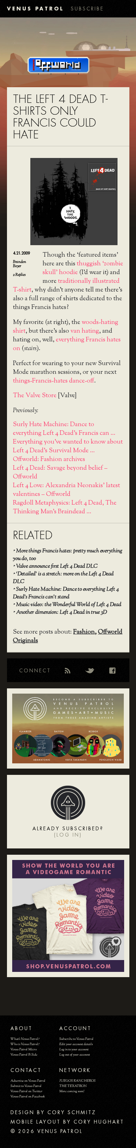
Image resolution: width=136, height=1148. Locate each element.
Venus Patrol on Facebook (27, 1096)
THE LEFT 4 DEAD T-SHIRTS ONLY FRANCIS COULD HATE (60, 117)
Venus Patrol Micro (23, 1049)
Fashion (84, 632)
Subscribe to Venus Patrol (76, 1039)
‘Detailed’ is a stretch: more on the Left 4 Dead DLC (63, 578)
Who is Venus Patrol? (24, 1044)
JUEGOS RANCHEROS (77, 1080)
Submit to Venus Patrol (25, 1086)
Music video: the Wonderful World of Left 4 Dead (68, 605)
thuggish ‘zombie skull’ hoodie (83, 268)
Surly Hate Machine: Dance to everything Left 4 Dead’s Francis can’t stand (66, 593)
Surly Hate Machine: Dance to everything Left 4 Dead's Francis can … (64, 429)
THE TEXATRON (73, 1086)
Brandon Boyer (19, 264)
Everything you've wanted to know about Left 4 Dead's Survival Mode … (68, 446)
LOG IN (68, 835)
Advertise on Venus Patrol (27, 1080)
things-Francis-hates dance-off (53, 381)
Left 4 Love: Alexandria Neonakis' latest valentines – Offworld (66, 490)
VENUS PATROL (35, 8)
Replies (19, 275)
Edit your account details (76, 1044)
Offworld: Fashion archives (49, 459)
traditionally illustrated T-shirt (66, 286)
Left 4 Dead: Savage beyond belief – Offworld (60, 473)
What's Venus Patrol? (24, 1039)
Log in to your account (74, 1049)
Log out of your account (74, 1054)
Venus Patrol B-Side (23, 1054)
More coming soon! (71, 1091)
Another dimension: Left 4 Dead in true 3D (61, 613)
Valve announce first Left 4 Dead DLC (57, 566)
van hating (84, 331)
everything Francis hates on (67, 344)
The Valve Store (34, 395)
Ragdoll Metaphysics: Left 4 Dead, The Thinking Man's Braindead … (64, 507)
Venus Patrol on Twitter (26, 1091)
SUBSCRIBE (87, 9)
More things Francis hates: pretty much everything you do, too (67, 555)
